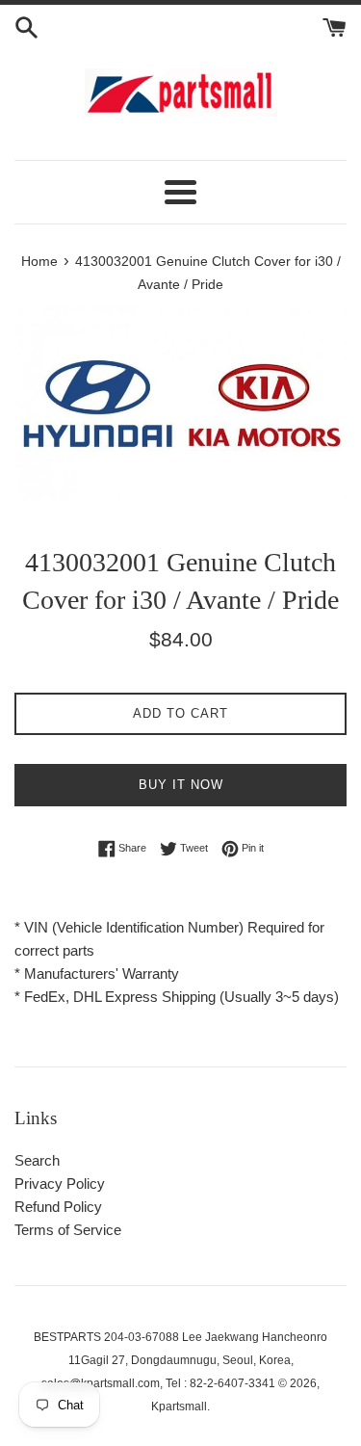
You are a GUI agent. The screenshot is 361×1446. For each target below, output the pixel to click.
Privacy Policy (59, 1183)
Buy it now (181, 784)
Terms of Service (67, 1230)
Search (37, 1160)
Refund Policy (58, 1206)
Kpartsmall (179, 1406)
